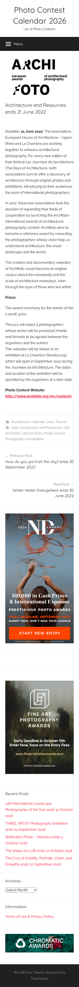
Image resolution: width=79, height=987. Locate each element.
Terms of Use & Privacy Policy (29, 916)
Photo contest (54, 433)
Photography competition (24, 439)
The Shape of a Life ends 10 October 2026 (39, 851)
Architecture (20, 422)
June (50, 422)
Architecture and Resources (41, 428)
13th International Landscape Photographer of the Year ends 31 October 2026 (39, 809)
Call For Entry (32, 433)
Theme (61, 422)
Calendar (38, 422)
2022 (15, 428)
